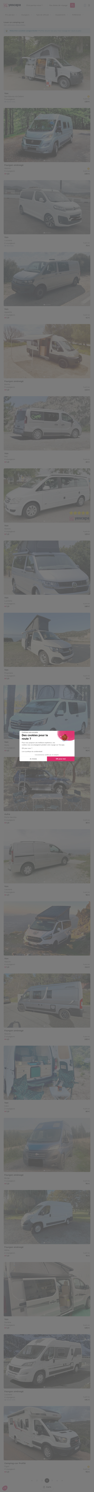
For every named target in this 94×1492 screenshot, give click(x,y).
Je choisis (33, 759)
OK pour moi (61, 759)
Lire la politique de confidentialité (32, 751)
